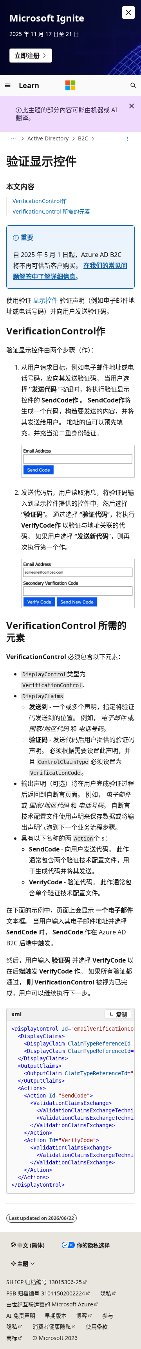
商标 (11, 1338)
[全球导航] (8, 85)
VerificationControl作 (40, 201)
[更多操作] (128, 139)
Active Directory (48, 138)
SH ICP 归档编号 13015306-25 (44, 1282)
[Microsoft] (70, 85)
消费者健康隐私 (52, 1326)
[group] (70, 1107)
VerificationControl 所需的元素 (51, 211)
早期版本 (56, 1315)
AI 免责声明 (20, 1315)
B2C (83, 138)
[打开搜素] (133, 85)
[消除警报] (128, 12)
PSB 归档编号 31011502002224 (45, 1293)
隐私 (105, 1293)
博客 (81, 1315)
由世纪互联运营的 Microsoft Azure (49, 1304)
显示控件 (45, 300)
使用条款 (97, 1326)
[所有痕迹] (13, 139)
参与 (107, 1315)
